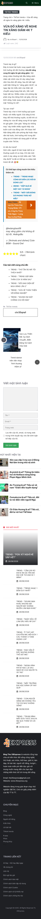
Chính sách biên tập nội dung (14, 883)
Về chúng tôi (8, 867)
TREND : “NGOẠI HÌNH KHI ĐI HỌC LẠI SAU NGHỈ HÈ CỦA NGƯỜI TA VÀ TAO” (26, 668)
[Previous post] (4, 340)
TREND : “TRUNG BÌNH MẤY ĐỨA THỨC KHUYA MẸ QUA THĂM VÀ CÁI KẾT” (26, 719)
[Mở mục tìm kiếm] (27, 3)
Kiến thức (7, 823)
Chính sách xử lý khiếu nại (13, 892)
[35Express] (7, 3)
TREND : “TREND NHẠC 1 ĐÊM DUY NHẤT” (26, 589)
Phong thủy (7, 841)
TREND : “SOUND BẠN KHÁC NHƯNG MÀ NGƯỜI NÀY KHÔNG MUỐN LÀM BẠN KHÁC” (26, 604)
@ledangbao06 (13, 228)
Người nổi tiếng (9, 819)
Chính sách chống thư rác (13, 896)
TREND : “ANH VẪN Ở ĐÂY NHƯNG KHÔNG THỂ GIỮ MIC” (25, 652)
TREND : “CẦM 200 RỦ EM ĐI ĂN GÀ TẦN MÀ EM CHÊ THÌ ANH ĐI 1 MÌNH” (25, 573)
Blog (5, 811)
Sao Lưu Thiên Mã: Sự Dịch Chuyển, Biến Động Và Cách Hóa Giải (25, 340)
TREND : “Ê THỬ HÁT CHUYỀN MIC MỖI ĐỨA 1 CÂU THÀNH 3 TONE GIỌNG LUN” (26, 635)
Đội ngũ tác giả (9, 875)
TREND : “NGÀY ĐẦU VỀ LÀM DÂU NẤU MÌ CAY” (26, 620)
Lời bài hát (7, 827)
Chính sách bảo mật (10, 879)
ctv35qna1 (13, 39)
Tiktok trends (8, 831)
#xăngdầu (18, 234)
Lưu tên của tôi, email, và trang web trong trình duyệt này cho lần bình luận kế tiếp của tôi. (22, 436)
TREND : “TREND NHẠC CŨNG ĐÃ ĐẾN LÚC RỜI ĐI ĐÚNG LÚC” (24, 179)
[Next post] (37, 362)
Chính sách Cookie (10, 887)
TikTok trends (11, 12)
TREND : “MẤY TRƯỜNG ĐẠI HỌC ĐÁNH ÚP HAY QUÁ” (26, 685)
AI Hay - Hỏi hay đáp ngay (13, 863)
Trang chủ (7, 17)
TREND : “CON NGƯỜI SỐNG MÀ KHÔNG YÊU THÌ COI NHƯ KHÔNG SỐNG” (26, 701)
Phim (5, 839)
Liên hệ (6, 871)
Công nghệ (7, 815)
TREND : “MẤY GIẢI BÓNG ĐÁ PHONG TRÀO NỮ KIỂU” (24, 195)
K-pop (5, 836)
